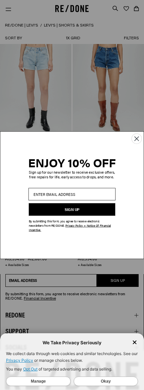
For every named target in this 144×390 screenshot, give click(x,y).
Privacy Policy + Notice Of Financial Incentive (70, 227)
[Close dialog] (137, 138)
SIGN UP (72, 209)
